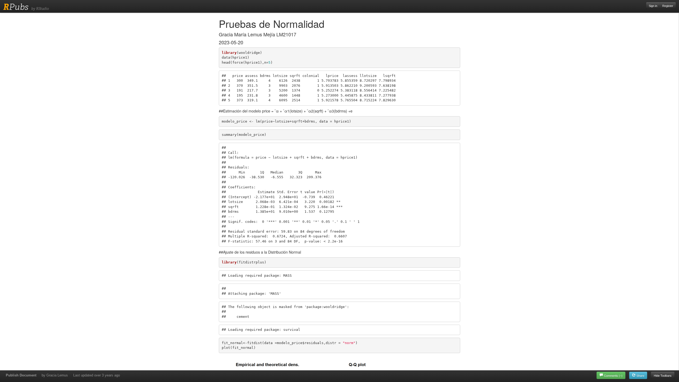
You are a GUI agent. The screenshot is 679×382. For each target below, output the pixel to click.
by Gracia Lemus (55, 375)
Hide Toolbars (663, 375)
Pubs (15, 6)
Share (640, 375)
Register (667, 5)
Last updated (96, 375)
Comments (613, 375)
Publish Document (21, 375)
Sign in (653, 5)
